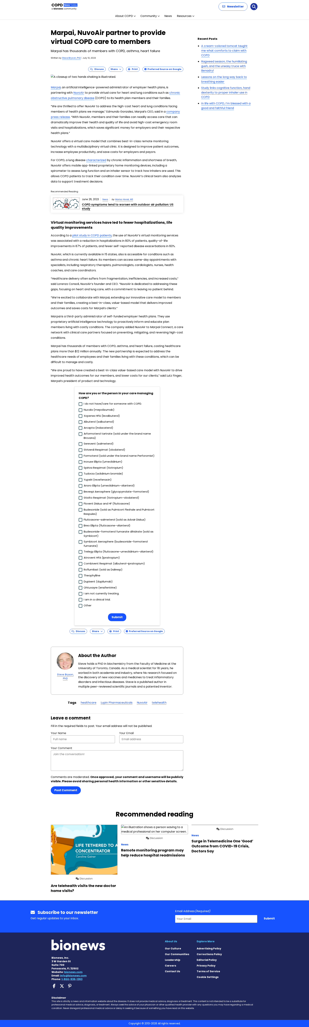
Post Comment (65, 790)
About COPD (124, 16)
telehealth (159, 703)
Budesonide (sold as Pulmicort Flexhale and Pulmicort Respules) (119, 512)
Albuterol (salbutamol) (99, 422)
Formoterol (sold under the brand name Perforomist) (119, 456)
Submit (117, 617)
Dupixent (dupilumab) (98, 581)
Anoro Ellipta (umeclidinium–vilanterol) (109, 485)
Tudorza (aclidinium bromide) (103, 473)
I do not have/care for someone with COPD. (113, 403)
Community (148, 16)
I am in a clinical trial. (97, 599)
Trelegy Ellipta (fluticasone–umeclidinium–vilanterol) (118, 551)
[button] (233, 6)
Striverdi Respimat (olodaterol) (104, 450)
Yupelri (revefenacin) (98, 479)
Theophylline (92, 575)
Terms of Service (208, 971)
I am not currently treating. (101, 593)
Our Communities (177, 954)
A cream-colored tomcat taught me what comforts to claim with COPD (224, 50)
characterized (96, 160)
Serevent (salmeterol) (99, 443)
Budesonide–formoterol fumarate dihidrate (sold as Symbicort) (118, 534)
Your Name (58, 733)
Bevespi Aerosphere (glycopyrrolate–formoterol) (116, 491)
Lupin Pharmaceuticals (117, 703)
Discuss (98, 69)
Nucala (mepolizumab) (99, 410)
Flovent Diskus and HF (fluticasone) (107, 503)
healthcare (88, 703)
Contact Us (172, 971)
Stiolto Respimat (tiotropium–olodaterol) (111, 497)
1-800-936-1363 (72, 979)
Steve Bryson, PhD (71, 57)
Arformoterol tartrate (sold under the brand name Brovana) (117, 436)
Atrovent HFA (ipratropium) (102, 557)
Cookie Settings (208, 977)
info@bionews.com (73, 975)
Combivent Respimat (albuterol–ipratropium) (114, 563)
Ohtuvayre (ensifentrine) (100, 587)
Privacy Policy (206, 965)
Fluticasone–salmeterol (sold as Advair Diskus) (115, 519)
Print (134, 69)
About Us (171, 941)
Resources (184, 16)
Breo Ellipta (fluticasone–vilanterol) (107, 525)
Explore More (206, 941)
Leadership (172, 960)
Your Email (126, 733)
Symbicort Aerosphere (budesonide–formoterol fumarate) (116, 544)
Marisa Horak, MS (124, 199)
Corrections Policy (209, 954)
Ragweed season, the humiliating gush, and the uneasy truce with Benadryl (224, 66)
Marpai (56, 87)
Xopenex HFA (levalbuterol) (102, 416)
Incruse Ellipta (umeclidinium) (103, 461)
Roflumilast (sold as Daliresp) (103, 569)
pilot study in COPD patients (92, 235)
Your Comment (61, 748)
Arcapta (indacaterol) (98, 428)
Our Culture (173, 948)
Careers (170, 965)
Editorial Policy (207, 960)
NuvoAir (78, 93)
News (168, 16)
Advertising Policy (209, 948)
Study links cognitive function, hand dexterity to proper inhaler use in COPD (225, 92)
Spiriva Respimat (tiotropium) (103, 468)
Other (87, 605)
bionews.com (73, 972)
